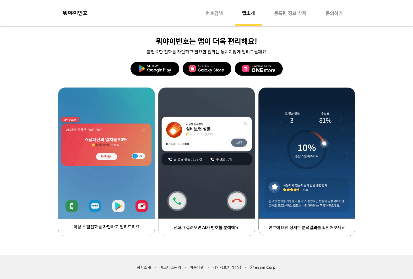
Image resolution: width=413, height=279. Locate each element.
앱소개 (248, 13)
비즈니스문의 (170, 267)
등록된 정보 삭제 (290, 13)
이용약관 (197, 267)
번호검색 (214, 13)
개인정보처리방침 (227, 267)
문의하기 (334, 13)
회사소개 (144, 267)
